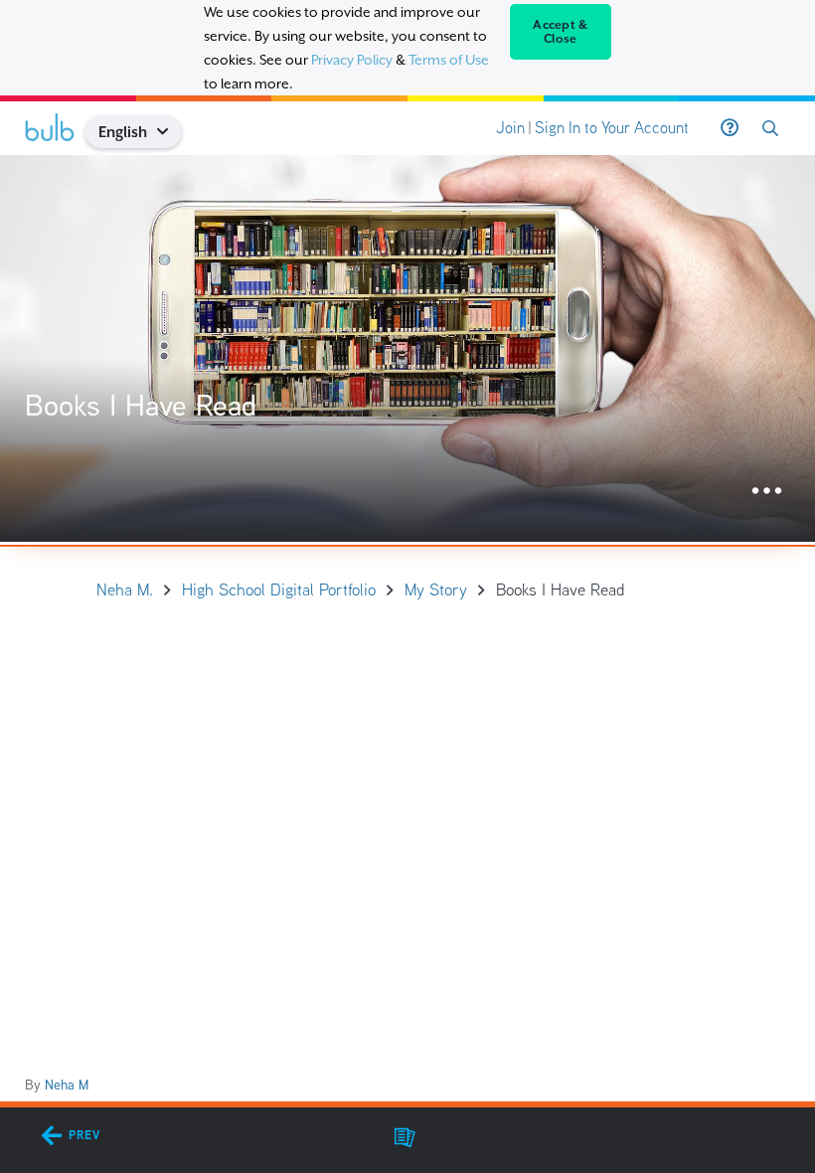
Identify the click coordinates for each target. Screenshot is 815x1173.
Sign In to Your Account (612, 127)
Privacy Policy (352, 60)
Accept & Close (560, 32)
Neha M (66, 1084)
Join (510, 127)
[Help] (729, 128)
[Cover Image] (407, 348)
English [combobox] (122, 131)
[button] (170, 131)
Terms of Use (448, 60)
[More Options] (766, 491)
